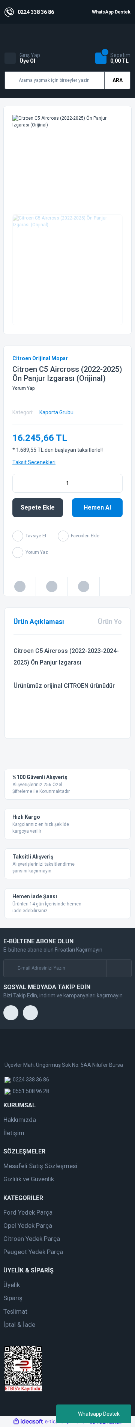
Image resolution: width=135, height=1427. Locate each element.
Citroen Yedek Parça (31, 1238)
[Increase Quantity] (116, 483)
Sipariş (12, 1298)
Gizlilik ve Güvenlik (28, 1179)
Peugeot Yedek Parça (33, 1252)
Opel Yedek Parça (27, 1225)
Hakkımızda (19, 1119)
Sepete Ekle (38, 507)
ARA (117, 80)
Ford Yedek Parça (27, 1212)
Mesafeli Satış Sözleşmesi (40, 1166)
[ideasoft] (28, 1421)
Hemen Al (97, 507)
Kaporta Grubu (56, 412)
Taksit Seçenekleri (34, 462)
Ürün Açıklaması (39, 622)
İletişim (13, 1133)
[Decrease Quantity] (18, 483)
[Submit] (118, 968)
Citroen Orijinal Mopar (40, 358)
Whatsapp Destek (99, 1414)
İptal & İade (19, 1324)
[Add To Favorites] (78, 536)
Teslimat (15, 1311)
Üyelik (11, 1285)
